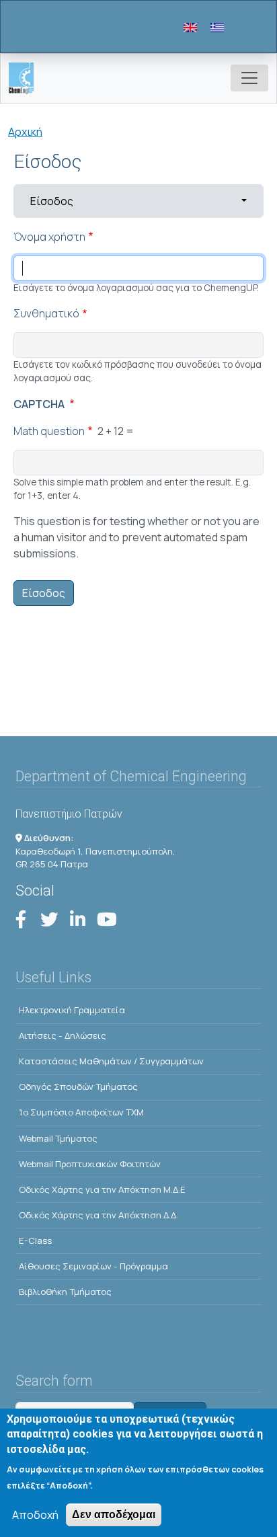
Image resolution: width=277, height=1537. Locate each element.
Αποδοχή (35, 1514)
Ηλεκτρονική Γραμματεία (72, 1010)
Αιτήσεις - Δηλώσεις (62, 1035)
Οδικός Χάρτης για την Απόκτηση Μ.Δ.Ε (102, 1189)
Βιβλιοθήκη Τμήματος (65, 1292)
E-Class (35, 1240)
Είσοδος (95, 200)
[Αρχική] (26, 78)
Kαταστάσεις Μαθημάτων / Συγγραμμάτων (111, 1061)
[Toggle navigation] (249, 78)
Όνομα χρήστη (49, 236)
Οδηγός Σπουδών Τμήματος (78, 1086)
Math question (49, 431)
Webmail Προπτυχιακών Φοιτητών (90, 1164)
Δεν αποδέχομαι (113, 1514)
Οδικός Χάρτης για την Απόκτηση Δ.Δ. (98, 1215)
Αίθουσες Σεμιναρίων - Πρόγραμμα (93, 1266)
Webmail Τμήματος (58, 1138)
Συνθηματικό (46, 313)
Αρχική (25, 131)
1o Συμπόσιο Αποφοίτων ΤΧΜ (81, 1112)
